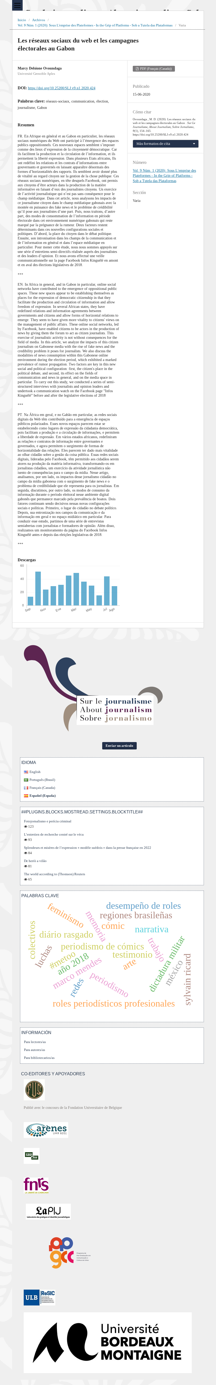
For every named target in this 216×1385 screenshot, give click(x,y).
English (35, 772)
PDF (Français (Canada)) (155, 69)
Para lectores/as (35, 1042)
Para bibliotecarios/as (39, 1058)
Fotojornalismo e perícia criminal (47, 821)
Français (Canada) (42, 788)
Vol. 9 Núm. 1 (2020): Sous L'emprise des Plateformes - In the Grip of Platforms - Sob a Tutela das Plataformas (95, 25)
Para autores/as (34, 1050)
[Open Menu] (17, 5)
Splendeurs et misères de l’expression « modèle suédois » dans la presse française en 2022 (87, 848)
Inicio (22, 20)
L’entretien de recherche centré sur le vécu (54, 834)
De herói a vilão (35, 861)
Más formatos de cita (153, 143)
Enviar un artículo (119, 746)
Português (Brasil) (42, 780)
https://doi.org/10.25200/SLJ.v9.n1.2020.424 (61, 88)
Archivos (38, 20)
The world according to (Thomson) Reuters (54, 874)
